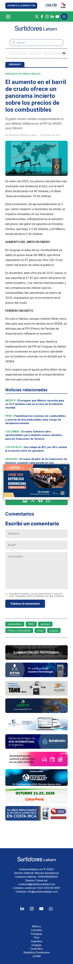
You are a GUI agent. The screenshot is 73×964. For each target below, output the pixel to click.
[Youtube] (41, 908)
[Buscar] (13, 42)
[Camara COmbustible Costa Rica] (36, 819)
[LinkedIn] (52, 16)
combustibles (15, 624)
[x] (32, 500)
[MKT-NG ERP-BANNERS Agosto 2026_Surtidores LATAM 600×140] (36, 729)
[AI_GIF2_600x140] (36, 676)
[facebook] (40, 500)
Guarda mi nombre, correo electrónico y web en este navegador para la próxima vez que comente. (36, 595)
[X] (37, 16)
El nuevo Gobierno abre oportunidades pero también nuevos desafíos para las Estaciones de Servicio (33, 435)
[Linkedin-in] (22, 908)
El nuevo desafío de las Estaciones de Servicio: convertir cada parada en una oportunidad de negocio (36, 462)
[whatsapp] (48, 500)
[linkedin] (25, 500)
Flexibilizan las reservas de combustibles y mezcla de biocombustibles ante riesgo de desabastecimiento (35, 419)
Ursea (40, 630)
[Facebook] (42, 16)
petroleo (45, 624)
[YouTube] (57, 16)
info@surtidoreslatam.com (42, 891)
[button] (21, 5)
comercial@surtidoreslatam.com (36, 884)
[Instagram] (47, 16)
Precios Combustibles (19, 630)
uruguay (54, 630)
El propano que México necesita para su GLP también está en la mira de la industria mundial (34, 404)
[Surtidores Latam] (36, 30)
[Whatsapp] (51, 908)
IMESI (31, 624)
